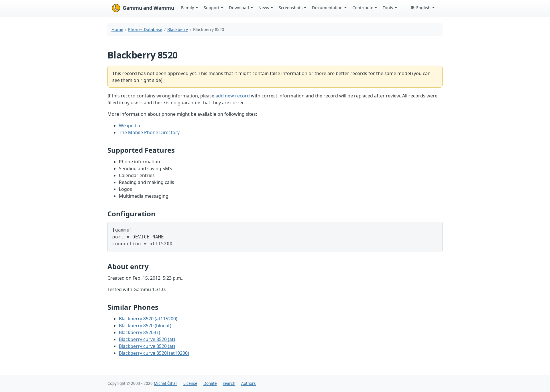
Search (229, 383)
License (190, 383)
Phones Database (145, 29)
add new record (232, 96)
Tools (388, 7)
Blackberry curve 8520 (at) (147, 339)
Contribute (362, 7)
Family (187, 7)
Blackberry (177, 29)
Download (239, 7)
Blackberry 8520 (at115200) (148, 318)
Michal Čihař (165, 383)
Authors (248, 383)
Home (117, 29)
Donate (210, 383)
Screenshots (290, 7)
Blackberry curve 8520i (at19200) (154, 353)
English (423, 7)
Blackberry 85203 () (139, 332)
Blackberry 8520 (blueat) (145, 325)
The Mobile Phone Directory (149, 132)
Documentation (327, 7)
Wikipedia (129, 125)
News (263, 7)
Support (211, 7)
